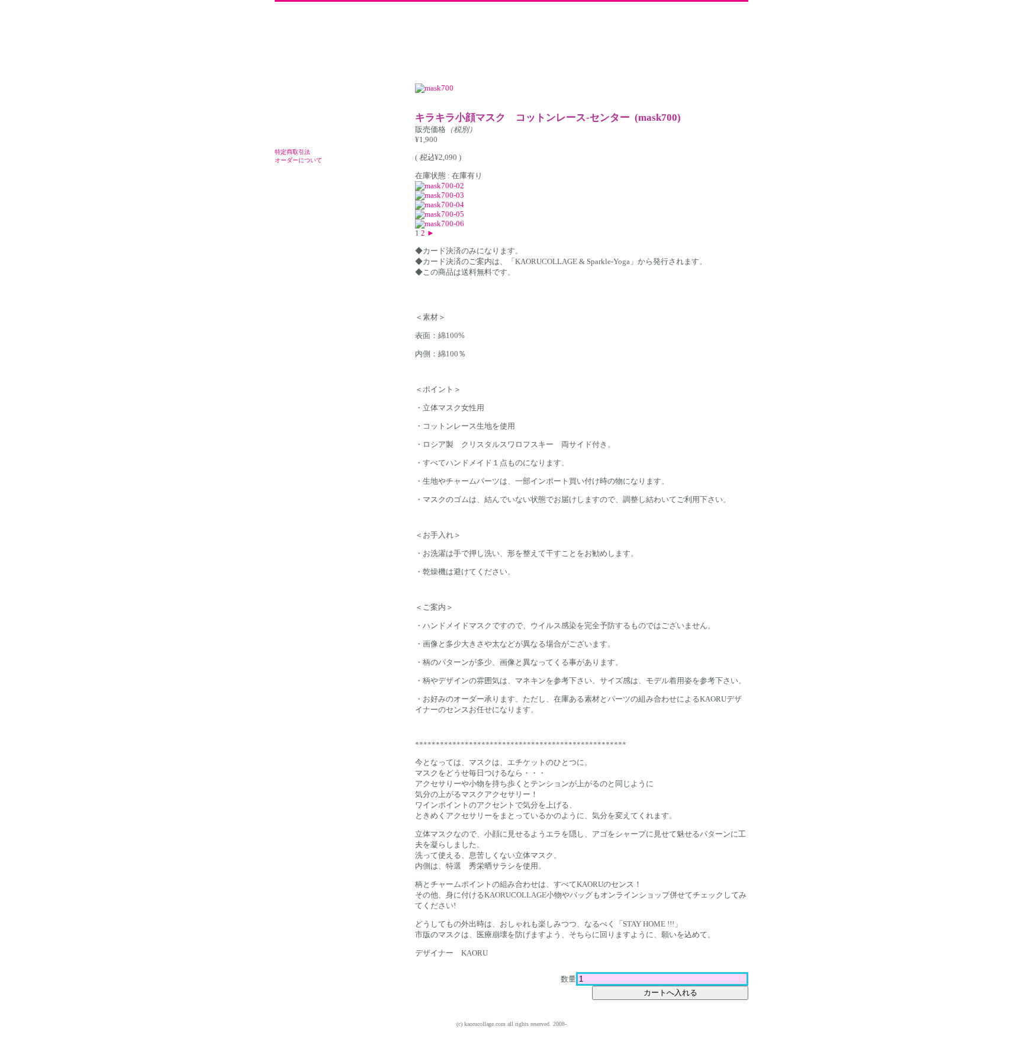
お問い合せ (723, 44)
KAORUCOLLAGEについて (473, 44)
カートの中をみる (328, 126)
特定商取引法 (292, 152)
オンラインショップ (556, 44)
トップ (443, 44)
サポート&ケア (612, 44)
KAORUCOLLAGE (334, 42)
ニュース (507, 44)
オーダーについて (298, 160)
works (653, 44)
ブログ (686, 44)
